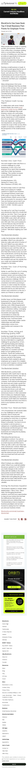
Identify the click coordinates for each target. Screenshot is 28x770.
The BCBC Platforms (7, 699)
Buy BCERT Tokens (7, 645)
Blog (3, 671)
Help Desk (5, 750)
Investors (4, 659)
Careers (4, 634)
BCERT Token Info (7, 648)
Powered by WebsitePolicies (8, 767)
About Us (4, 657)
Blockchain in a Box (7, 684)
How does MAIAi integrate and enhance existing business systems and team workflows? (14, 558)
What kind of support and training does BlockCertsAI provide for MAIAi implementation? (15, 548)
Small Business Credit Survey (11, 108)
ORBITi (4, 736)
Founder (4, 662)
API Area (4, 676)
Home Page (5, 624)
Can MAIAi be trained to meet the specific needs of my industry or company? (14, 564)
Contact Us (5, 748)
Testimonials (5, 629)
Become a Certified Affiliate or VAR (11, 692)
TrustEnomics (5, 705)
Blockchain (5, 702)
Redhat (4, 722)
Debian (4, 725)
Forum (4, 678)
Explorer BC (5, 651)
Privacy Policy (5, 690)
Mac (3, 719)
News (3, 668)
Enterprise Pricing (6, 637)
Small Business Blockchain (9, 711)
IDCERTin (4, 731)
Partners (4, 626)
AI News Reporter (7, 631)
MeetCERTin (5, 733)
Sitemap (4, 639)
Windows (4, 717)
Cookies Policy (6, 687)
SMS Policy (5, 753)
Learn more (5, 761)
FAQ (3, 673)
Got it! (14, 764)
